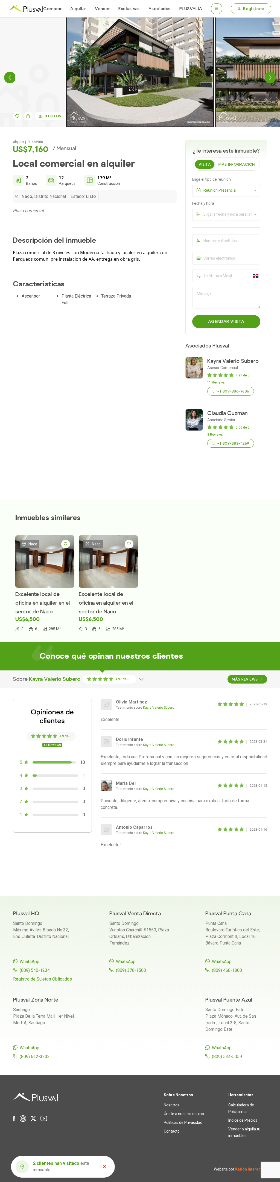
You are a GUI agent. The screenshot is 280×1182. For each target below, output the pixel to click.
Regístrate (253, 8)
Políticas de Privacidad (183, 1122)
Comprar (52, 8)
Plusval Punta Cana (228, 913)
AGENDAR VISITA (226, 321)
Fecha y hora (203, 203)
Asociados (159, 8)
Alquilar (78, 8)
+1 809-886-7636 (233, 391)
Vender (102, 8)
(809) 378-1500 (131, 970)
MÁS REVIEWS (245, 679)
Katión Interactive (251, 1169)
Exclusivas (129, 8)
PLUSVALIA (190, 8)
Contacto (172, 1131)
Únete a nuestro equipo (184, 1114)
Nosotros (171, 1105)
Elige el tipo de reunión (211, 179)
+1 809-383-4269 (233, 443)
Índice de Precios (242, 1120)
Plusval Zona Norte (35, 1000)
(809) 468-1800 (227, 970)
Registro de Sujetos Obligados (42, 979)
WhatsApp (29, 961)
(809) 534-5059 (227, 1056)
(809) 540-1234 (35, 970)
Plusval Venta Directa (135, 913)
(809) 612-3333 (35, 1056)
